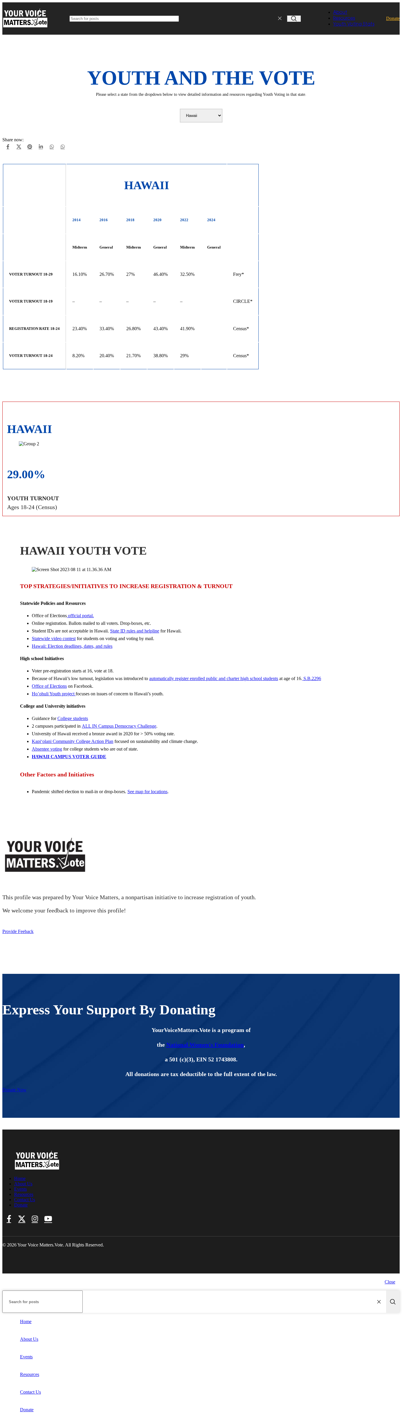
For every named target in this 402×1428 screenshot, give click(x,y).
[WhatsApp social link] (51, 147)
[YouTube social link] (48, 1219)
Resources (23, 1194)
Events (20, 1189)
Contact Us (24, 1199)
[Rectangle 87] (37, 1168)
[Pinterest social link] (29, 147)
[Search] (294, 19)
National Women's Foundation (205, 1044)
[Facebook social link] (7, 147)
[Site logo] (25, 27)
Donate (393, 18)
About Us (23, 1183)
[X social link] (18, 147)
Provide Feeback (18, 931)
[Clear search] (281, 18)
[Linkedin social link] (40, 147)
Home (20, 1178)
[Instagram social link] (34, 1219)
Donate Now (14, 1089)
